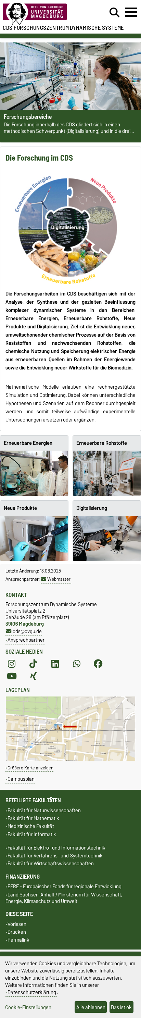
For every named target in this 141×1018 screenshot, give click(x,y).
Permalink (18, 940)
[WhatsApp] (76, 664)
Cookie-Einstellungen (28, 1007)
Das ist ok (121, 1007)
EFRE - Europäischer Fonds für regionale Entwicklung (64, 887)
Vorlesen (17, 924)
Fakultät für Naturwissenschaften (44, 810)
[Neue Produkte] (34, 538)
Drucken (17, 932)
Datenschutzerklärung (32, 992)
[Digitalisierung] (107, 538)
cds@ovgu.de (27, 631)
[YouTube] (11, 676)
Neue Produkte (20, 508)
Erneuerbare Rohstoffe (101, 443)
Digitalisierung (91, 508)
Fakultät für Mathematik (33, 818)
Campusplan (21, 779)
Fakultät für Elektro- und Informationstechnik (56, 848)
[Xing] (33, 676)
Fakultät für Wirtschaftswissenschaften (51, 864)
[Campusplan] (70, 759)
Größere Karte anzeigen (30, 767)
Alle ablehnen (90, 1007)
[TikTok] (33, 664)
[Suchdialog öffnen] (114, 12)
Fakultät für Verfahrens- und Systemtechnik (55, 855)
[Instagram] (11, 664)
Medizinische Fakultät (31, 826)
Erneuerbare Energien (28, 443)
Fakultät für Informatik (32, 834)
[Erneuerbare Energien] (34, 473)
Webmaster (58, 579)
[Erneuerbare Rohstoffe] (107, 473)
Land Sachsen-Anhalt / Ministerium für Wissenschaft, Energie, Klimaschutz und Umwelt (63, 898)
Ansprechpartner (26, 640)
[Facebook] (98, 664)
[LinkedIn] (55, 664)
